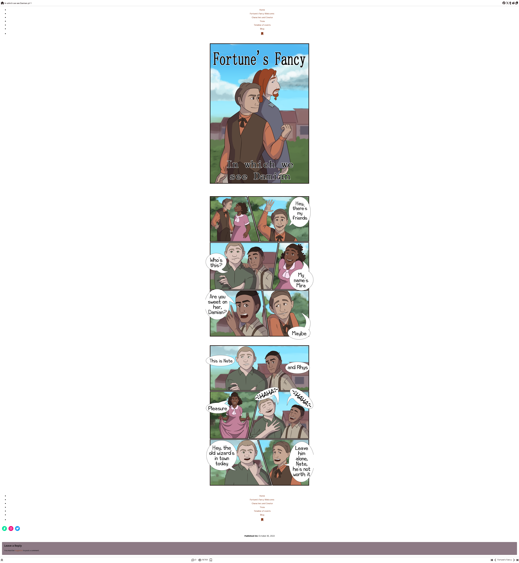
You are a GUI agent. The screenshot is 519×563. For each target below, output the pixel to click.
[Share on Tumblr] (510, 3)
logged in (19, 550)
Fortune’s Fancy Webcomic (262, 14)
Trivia (262, 21)
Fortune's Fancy (505, 560)
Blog (262, 29)
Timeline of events (262, 25)
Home (262, 10)
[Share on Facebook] (504, 3)
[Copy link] (517, 3)
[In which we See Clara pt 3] (517, 560)
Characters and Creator (262, 17)
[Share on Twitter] (507, 3)
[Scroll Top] (2, 560)
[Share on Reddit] (513, 3)
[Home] (2, 3)
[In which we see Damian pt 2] (259, 265)
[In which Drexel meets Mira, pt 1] (491, 560)
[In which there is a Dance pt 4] (495, 560)
